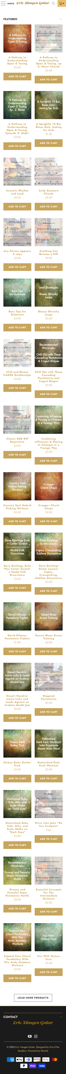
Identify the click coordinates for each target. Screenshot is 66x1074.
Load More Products (33, 997)
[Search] (53, 3)
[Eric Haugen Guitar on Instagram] (35, 1037)
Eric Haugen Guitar (33, 3)
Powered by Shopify (38, 1050)
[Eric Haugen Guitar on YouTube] (29, 1037)
